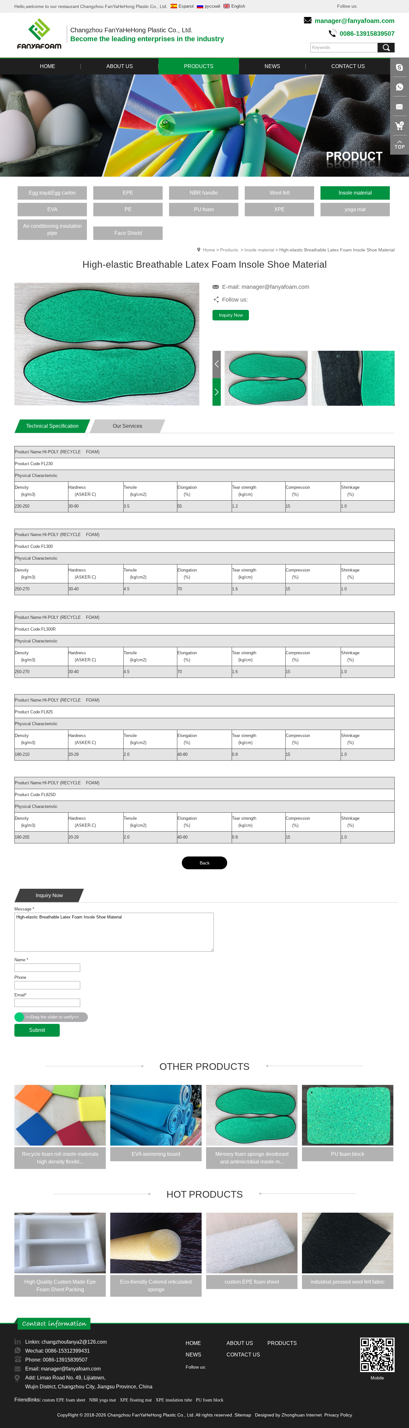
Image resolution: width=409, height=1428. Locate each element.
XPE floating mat (136, 1400)
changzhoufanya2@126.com (74, 1342)
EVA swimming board (156, 1154)
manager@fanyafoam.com (355, 20)
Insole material (259, 249)
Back (205, 862)
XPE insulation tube (174, 1400)
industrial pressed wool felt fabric (348, 1282)
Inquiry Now (231, 315)
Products (229, 249)
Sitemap (243, 1414)
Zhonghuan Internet (302, 1414)
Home (209, 249)
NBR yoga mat (102, 1400)
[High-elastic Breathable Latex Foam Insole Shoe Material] (106, 404)
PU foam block (347, 1154)
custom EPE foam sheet (252, 1282)
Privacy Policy (338, 1414)
